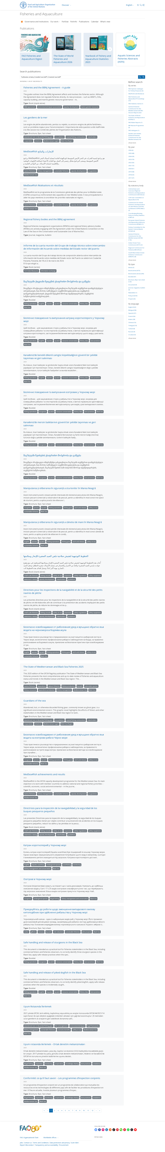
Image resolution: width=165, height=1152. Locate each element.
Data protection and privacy (60, 1143)
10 (84, 1110)
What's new (105, 21)
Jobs (21, 1143)
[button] (141, 5)
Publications (84, 21)
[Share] (143, 5)
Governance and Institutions (37, 21)
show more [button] (132, 143)
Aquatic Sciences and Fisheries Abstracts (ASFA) (129, 58)
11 (88, 1110)
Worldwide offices (50, 1137)
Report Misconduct (27, 1145)
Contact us (28, 1143)
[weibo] (124, 1129)
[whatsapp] (128, 1129)
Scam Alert (75, 1143)
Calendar (95, 21)
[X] (131, 1129)
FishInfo (73, 21)
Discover (66, 5)
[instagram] (103, 1129)
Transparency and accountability (46, 1145)
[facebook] (99, 1129)
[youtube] (135, 1129)
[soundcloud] (110, 1129)
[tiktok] (113, 1129)
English (129, 5)
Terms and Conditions (41, 1143)
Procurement (63, 1145)
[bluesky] (96, 1129)
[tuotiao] (117, 1129)
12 (92, 1110)
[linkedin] (106, 1129)
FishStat (65, 21)
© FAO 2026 (98, 1137)
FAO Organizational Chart (29, 1137)
